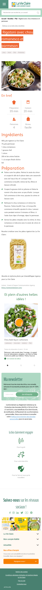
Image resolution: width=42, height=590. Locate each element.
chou (3, 52)
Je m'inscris (27, 394)
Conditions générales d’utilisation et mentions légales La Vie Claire (21, 576)
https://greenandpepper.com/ (11, 288)
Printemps (21, 52)
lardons (24, 343)
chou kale (17, 343)
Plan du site (21, 581)
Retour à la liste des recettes (13, 26)
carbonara (8, 343)
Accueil (3, 19)
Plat (16, 19)
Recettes (10, 19)
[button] (7, 365)
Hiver (9, 52)
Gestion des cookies (22, 572)
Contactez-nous (21, 584)
